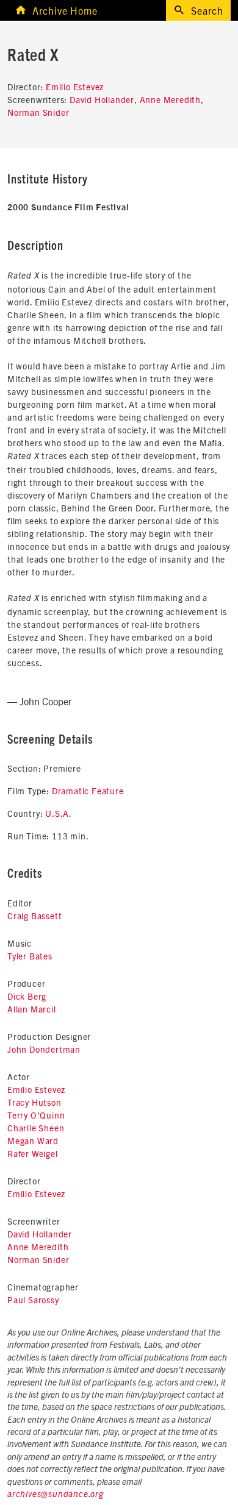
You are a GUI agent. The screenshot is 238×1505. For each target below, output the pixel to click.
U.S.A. (58, 813)
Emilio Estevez (75, 86)
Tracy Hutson (34, 1102)
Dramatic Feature (88, 790)
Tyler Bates (29, 955)
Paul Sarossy (33, 1299)
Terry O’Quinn (36, 1114)
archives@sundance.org (55, 1494)
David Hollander (102, 99)
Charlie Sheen (35, 1127)
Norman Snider (38, 112)
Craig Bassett (34, 915)
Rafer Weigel (32, 1153)
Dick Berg (26, 996)
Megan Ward (33, 1140)
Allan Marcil (31, 1008)
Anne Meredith (170, 99)
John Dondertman (44, 1049)
